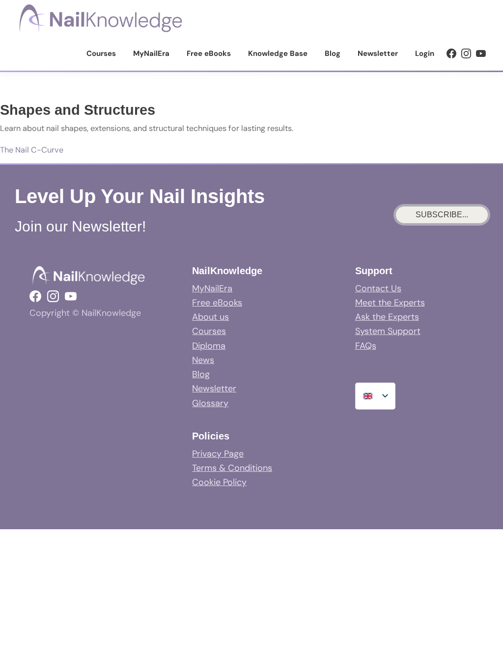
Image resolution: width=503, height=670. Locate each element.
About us (210, 317)
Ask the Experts (387, 317)
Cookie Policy (219, 482)
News (203, 360)
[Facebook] (451, 53)
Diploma (208, 346)
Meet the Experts (390, 303)
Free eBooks (217, 303)
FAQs (365, 346)
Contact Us (378, 288)
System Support (387, 331)
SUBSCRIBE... (442, 214)
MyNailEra (212, 288)
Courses (209, 331)
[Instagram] (466, 53)
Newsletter (214, 388)
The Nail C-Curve (31, 150)
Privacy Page (218, 454)
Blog (201, 374)
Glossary (210, 403)
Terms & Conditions (232, 468)
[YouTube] (481, 53)
